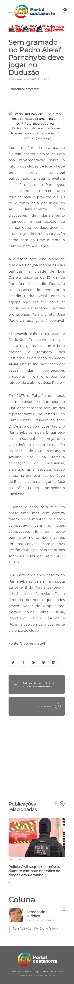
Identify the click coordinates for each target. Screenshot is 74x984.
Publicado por (17, 79)
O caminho (44, 706)
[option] (37, 849)
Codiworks (47, 971)
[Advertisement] (37, 757)
